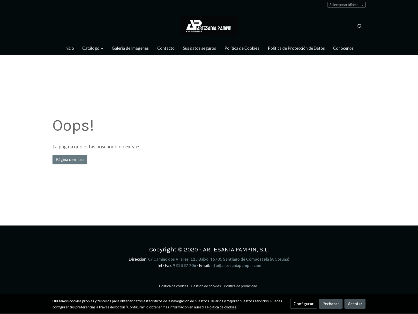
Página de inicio (70, 159)
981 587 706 (184, 265)
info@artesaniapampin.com (235, 265)
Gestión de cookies (206, 286)
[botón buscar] (359, 26)
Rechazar (330, 303)
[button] (93, 48)
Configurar (304, 303)
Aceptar (355, 303)
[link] (209, 26)
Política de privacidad (240, 286)
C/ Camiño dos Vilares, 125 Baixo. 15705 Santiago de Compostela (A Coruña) (218, 259)
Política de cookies (173, 286)
